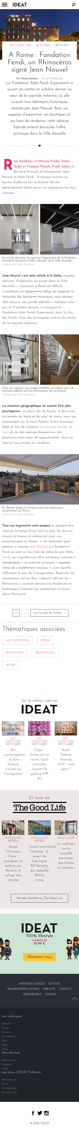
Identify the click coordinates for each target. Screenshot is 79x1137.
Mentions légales (32, 983)
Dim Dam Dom (10, 1092)
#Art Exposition (17, 640)
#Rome (10, 665)
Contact (65, 989)
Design (5, 1028)
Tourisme (6, 1032)
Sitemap (50, 994)
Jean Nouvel (39, 546)
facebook (32, 1113)
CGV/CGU (54, 983)
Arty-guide (43, 45)
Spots (4, 1040)
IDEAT (5, 1084)
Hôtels (13, 841)
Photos (5, 1049)
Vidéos (5, 1045)
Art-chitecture (21, 45)
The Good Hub (9, 1088)
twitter (40, 1113)
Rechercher (73, 4)
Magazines (7, 1064)
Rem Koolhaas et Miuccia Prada (36, 161)
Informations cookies (24, 989)
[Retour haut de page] (74, 998)
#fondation (14, 652)
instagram (46, 1113)
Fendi (6, 557)
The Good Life (9, 1080)
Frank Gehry (61, 166)
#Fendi (45, 640)
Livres (5, 1068)
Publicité (49, 989)
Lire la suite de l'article (47, 612)
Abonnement (32, 994)
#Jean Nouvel (45, 652)
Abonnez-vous (39, 957)
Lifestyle (6, 1024)
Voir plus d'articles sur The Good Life (39, 898)
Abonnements (9, 1060)
